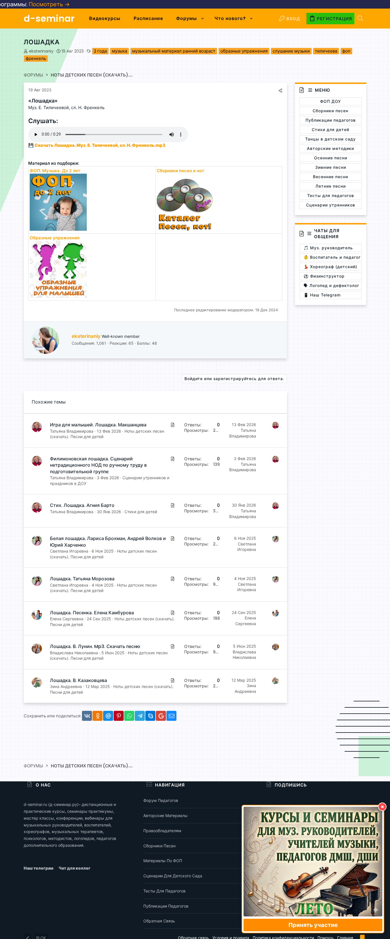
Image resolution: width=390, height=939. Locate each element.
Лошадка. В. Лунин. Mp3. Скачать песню (95, 646)
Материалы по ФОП (162, 860)
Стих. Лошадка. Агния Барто (82, 505)
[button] (202, 18)
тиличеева (326, 51)
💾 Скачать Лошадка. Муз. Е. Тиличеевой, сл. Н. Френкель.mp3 (96, 145)
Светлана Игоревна (69, 551)
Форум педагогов (160, 800)
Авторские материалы (165, 815)
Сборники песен (159, 845)
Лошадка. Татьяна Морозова (82, 578)
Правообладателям (162, 830)
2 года (100, 51)
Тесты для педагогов (164, 890)
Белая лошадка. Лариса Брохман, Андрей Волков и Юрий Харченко (108, 541)
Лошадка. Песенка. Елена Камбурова (92, 612)
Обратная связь (159, 920)
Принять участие (313, 925)
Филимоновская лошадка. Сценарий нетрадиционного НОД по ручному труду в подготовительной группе (98, 465)
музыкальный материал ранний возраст (173, 51)
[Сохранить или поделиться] (280, 90)
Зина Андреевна (66, 686)
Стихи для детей (140, 511)
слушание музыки (291, 51)
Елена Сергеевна (66, 618)
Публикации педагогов (165, 906)
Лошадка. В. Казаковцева (78, 680)
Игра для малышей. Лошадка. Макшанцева (98, 425)
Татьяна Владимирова (71, 431)
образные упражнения (244, 51)
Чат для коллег (75, 868)
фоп (346, 51)
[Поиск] (360, 18)
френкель (36, 58)
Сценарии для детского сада (172, 875)
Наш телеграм (39, 868)
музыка (119, 51)
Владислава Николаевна (74, 652)
